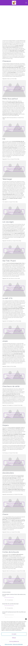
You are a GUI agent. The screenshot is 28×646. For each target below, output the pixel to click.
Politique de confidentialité (18, 644)
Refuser (14, 637)
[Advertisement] (14, 25)
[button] (26, 619)
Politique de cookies (8, 644)
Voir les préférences (14, 641)
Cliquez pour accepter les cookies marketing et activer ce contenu (14, 88)
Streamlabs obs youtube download (10, 603)
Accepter (14, 634)
